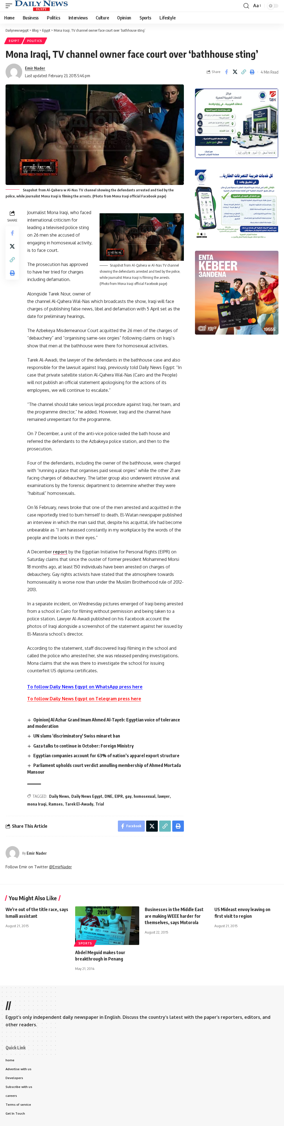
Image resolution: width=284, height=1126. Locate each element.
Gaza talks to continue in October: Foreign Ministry (83, 746)
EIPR (119, 796)
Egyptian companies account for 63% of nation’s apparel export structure (106, 755)
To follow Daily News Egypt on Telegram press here (84, 698)
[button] (10, 6)
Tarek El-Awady (79, 804)
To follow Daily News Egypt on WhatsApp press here (85, 686)
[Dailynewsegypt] (41, 6)
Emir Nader (35, 68)
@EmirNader (60, 866)
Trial (99, 804)
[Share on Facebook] (226, 71)
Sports (85, 943)
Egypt (14, 40)
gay (128, 796)
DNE (108, 796)
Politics (34, 40)
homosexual (144, 796)
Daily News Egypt (86, 796)
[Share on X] (235, 71)
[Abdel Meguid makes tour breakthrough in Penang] (107, 925)
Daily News (59, 796)
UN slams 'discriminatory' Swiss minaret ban (76, 736)
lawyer (164, 796)
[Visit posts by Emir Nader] (12, 853)
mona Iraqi (36, 804)
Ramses (56, 804)
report (60, 552)
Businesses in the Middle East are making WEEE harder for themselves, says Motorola (174, 916)
